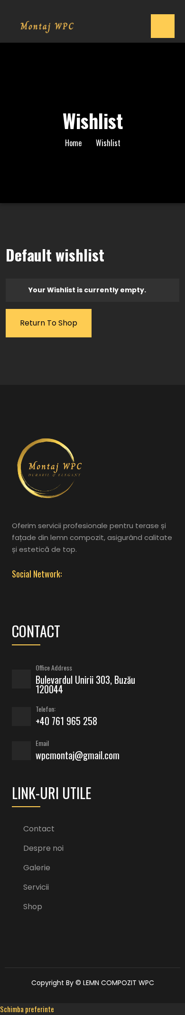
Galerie (36, 868)
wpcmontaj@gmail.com (78, 755)
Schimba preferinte (27, 1009)
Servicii (36, 887)
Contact (39, 829)
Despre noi (43, 848)
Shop (32, 907)
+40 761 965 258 (66, 721)
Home (73, 143)
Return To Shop (48, 322)
